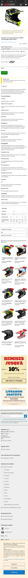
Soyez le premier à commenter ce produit (8, 42)
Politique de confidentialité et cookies (12, 507)
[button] (4, 1)
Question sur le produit (6, 235)
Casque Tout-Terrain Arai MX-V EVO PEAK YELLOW (7, 322)
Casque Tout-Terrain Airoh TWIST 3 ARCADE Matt (20, 322)
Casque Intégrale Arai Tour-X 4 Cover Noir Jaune (7, 301)
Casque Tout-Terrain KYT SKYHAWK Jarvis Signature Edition (20, 258)
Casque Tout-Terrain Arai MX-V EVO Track (7, 280)
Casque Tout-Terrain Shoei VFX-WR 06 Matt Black (7, 342)
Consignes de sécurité (6, 229)
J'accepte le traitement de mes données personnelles (14, 419)
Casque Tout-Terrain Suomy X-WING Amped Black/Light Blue (7, 258)
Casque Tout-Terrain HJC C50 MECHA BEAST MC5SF (20, 301)
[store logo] (9, 4)
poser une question (6, 48)
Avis (2, 232)
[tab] (14, 68)
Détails (2, 68)
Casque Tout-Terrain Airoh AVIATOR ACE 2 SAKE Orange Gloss (20, 280)
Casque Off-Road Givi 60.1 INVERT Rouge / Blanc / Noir (20, 343)
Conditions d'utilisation (9, 422)
